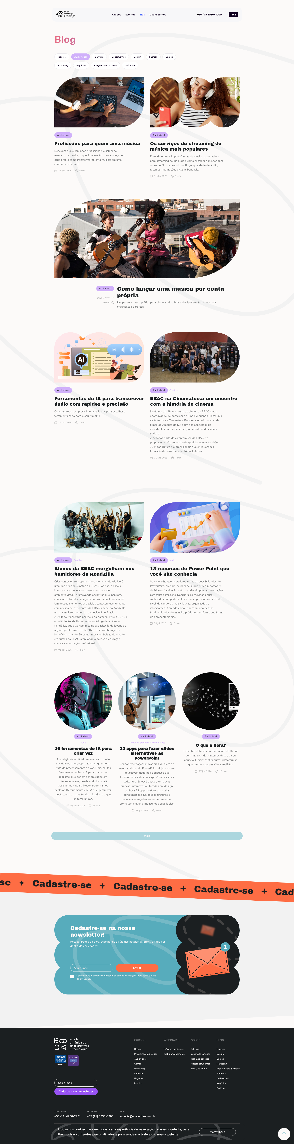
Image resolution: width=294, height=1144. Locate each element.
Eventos (130, 14)
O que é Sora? (211, 745)
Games (169, 57)
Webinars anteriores (174, 1053)
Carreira (99, 57)
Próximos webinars (173, 1049)
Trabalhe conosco (200, 1058)
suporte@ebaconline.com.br (138, 1116)
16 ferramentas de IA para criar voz (83, 750)
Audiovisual (80, 57)
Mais (147, 836)
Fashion (153, 57)
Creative (173, 390)
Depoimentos (119, 57)
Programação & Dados (105, 65)
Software (130, 65)
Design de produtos (139, 742)
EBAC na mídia (199, 1068)
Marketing (63, 65)
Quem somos (157, 14)
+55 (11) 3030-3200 (209, 14)
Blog (142, 14)
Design (137, 57)
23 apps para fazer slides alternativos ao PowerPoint (147, 753)
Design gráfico (157, 742)
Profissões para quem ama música (97, 143)
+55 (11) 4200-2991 (67, 1116)
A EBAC (195, 1049)
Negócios (81, 65)
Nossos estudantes (200, 1063)
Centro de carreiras (200, 1053)
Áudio (172, 560)
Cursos (116, 14)
